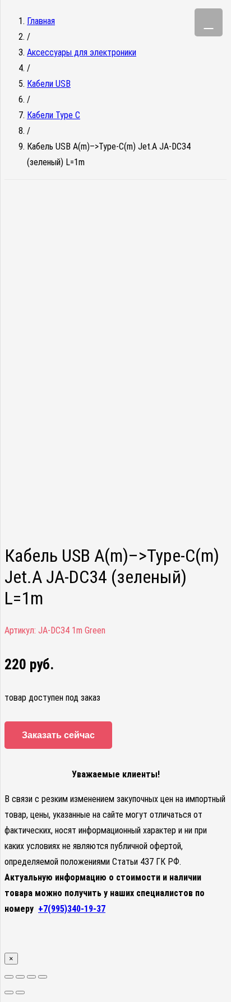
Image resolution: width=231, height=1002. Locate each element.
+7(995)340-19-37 (71, 908)
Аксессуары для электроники (81, 52)
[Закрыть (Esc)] (8, 976)
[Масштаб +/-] (42, 976)
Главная (41, 21)
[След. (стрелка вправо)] (20, 992)
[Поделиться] (20, 976)
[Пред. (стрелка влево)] (8, 992)
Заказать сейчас (58, 735)
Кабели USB (49, 83)
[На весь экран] (31, 976)
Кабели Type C (53, 115)
